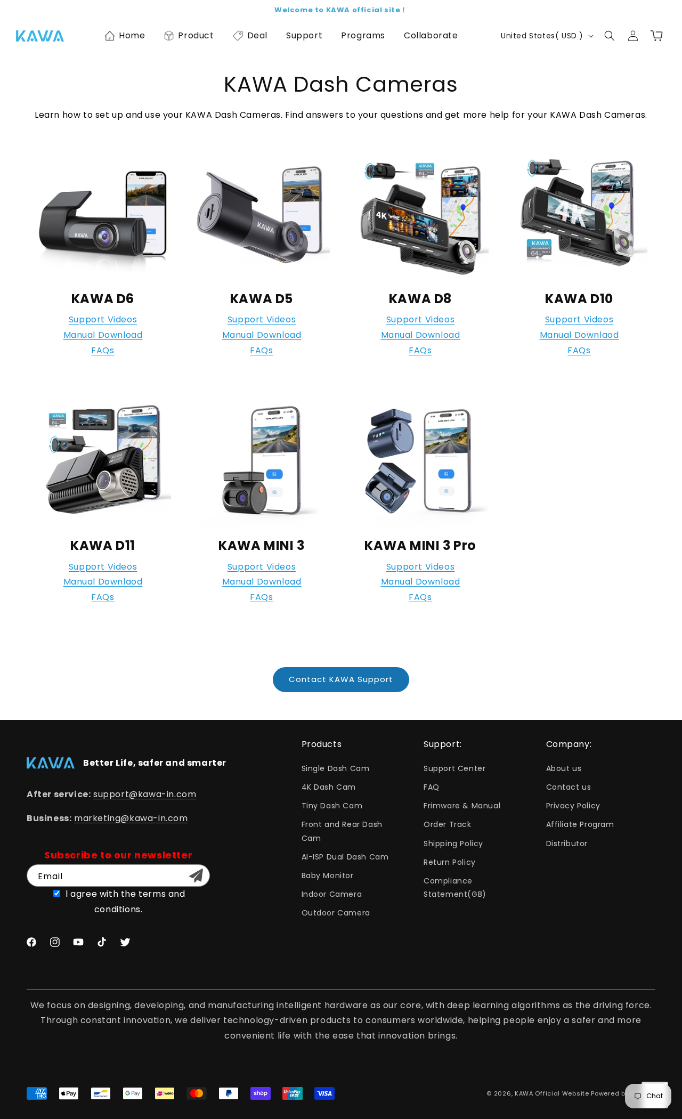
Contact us (568, 787)
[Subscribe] (196, 875)
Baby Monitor (328, 875)
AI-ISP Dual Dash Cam (345, 857)
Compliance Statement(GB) (455, 887)
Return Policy (450, 862)
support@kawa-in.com (144, 794)
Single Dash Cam (336, 768)
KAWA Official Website (552, 1093)
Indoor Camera (332, 894)
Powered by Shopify (623, 1093)
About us (564, 768)
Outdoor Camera (336, 912)
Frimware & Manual (462, 805)
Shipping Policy (453, 843)
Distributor (567, 843)
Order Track (448, 824)
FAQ (432, 787)
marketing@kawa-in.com (131, 818)
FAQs (102, 350)
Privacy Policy (573, 805)
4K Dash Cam (329, 787)
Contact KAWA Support (341, 679)
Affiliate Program (580, 824)
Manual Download (103, 335)
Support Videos (103, 319)
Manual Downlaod (579, 335)
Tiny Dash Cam (332, 805)
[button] (124, 35)
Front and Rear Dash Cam (342, 831)
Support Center (454, 768)
